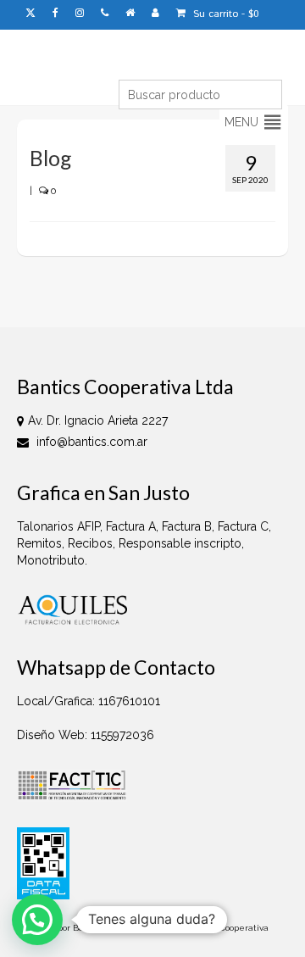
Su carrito (224, 14)
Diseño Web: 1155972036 (85, 735)
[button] (241, 122)
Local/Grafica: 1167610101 (88, 701)
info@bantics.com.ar (90, 441)
